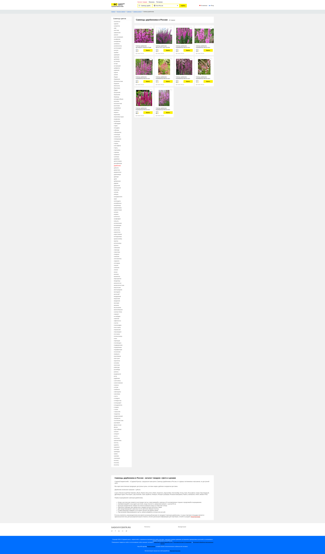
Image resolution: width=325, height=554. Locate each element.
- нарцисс (116, 314)
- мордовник (117, 296)
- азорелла (116, 26)
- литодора (116, 263)
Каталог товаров (121, 11)
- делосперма (117, 161)
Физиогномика (151, 546)
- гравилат (116, 154)
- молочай (116, 294)
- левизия (116, 256)
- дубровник (117, 181)
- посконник (116, 352)
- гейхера (116, 130)
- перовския (117, 329)
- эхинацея (116, 458)
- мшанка (116, 305)
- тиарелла (116, 414)
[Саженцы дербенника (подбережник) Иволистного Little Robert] (184, 66)
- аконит (115, 35)
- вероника (116, 114)
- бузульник (116, 92)
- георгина (116, 141)
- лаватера (116, 252)
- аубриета (116, 68)
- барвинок (116, 79)
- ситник (115, 387)
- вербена (116, 110)
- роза (115, 376)
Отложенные (203, 5)
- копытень (116, 230)
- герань (115, 143)
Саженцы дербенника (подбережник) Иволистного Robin (143, 77)
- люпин (115, 269)
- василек (116, 101)
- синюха (116, 385)
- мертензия (117, 287)
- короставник (117, 234)
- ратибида (116, 369)
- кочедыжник (117, 236)
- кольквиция (117, 225)
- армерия (116, 55)
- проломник (117, 356)
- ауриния (116, 70)
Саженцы (129, 11)
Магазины (152, 2)
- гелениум (116, 134)
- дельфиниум (117, 163)
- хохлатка (116, 438)
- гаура (115, 125)
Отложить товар (151, 27)
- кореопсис (117, 232)
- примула (116, 354)
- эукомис (116, 456)
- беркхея (116, 83)
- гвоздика (116, 128)
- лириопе (116, 261)
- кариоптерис (117, 210)
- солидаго (116, 398)
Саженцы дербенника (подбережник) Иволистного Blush (203, 77)
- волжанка (116, 121)
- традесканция (118, 416)
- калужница (117, 205)
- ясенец (115, 460)
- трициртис (116, 418)
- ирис (115, 199)
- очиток (115, 323)
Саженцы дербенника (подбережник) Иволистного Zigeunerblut (143, 108)
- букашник (116, 94)
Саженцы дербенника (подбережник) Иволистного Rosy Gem (203, 46)
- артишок (116, 59)
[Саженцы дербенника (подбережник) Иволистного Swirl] (164, 98)
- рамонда (116, 367)
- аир (114, 28)
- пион (115, 338)
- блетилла (116, 85)
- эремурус (116, 451)
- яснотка (116, 465)
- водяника (116, 119)
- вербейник (117, 108)
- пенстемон (117, 327)
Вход (212, 5)
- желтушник (117, 188)
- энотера (116, 449)
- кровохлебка (117, 239)
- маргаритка (117, 278)
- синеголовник (118, 383)
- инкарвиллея (117, 196)
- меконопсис (117, 283)
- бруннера (116, 88)
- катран (115, 212)
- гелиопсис (116, 136)
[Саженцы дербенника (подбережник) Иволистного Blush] (204, 66)
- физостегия (117, 425)
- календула (117, 201)
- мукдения (116, 301)
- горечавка (116, 150)
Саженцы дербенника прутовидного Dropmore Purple (143, 46)
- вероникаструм (118, 117)
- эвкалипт (116, 447)
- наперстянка (117, 312)
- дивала (116, 168)
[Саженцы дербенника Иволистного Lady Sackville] (164, 35)
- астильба (116, 61)
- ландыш (116, 254)
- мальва (116, 274)
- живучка (116, 190)
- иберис (115, 194)
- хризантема (117, 440)
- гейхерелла (117, 132)
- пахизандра (117, 325)
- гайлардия (117, 123)
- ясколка (116, 462)
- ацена (115, 72)
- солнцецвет (117, 403)
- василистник (117, 103)
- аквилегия (116, 32)
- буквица (116, 97)
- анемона (116, 43)
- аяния (115, 74)
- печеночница (117, 336)
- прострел (116, 358)
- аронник (116, 57)
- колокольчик (117, 223)
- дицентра (116, 170)
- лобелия (116, 267)
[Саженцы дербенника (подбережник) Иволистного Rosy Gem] (204, 35)
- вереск (115, 112)
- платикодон (117, 343)
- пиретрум (116, 340)
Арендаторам (182, 526)
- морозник (116, 298)
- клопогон (116, 216)
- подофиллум (117, 349)
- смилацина (117, 391)
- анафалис (116, 39)
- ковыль (116, 221)
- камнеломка (117, 207)
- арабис (115, 52)
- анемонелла (117, 46)
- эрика (115, 454)
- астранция (117, 66)
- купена (115, 245)
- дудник (115, 183)
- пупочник (116, 365)
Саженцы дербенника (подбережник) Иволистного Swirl (163, 108)
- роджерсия (117, 374)
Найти (183, 6)
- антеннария (117, 48)
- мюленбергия (118, 309)
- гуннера (116, 156)
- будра (115, 90)
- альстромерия (118, 37)
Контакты (147, 526)
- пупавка (116, 363)
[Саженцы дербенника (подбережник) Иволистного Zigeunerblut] (144, 98)
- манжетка (116, 276)
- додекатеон (117, 172)
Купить (148, 50)
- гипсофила (117, 145)
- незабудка (116, 316)
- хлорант (116, 434)
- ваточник (116, 105)
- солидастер (117, 400)
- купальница (117, 243)
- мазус (115, 272)
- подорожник (117, 347)
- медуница (116, 281)
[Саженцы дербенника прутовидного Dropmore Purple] (144, 35)
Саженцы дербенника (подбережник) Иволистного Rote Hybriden (183, 46)
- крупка (115, 241)
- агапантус (116, 21)
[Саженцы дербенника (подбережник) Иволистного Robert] (164, 66)
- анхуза (115, 50)
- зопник (115, 192)
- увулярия (116, 422)
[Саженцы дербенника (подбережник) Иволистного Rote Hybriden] (184, 35)
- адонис (115, 23)
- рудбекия (116, 378)
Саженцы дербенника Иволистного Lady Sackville (163, 46)
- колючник (116, 227)
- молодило (116, 292)
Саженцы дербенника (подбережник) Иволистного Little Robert (183, 77)
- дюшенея (116, 185)
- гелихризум (117, 139)
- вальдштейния (118, 99)
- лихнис (115, 265)
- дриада (116, 176)
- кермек (115, 214)
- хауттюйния (117, 429)
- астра (115, 63)
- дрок (115, 179)
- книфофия (117, 219)
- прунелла (116, 360)
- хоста (115, 436)
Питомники (159, 2)
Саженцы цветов (137, 11)
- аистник (116, 30)
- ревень (115, 372)
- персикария (117, 332)
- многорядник (117, 289)
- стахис (115, 409)
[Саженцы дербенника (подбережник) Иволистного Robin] (144, 66)
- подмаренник (117, 345)
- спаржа (116, 407)
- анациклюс (117, 41)
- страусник (116, 411)
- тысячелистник (118, 420)
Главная (113, 11)
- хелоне (115, 431)
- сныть (115, 396)
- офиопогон (117, 321)
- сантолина (117, 380)
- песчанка (116, 334)
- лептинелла (117, 258)
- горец (115, 148)
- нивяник (116, 318)
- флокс (115, 427)
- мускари (116, 303)
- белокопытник (118, 81)
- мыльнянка (117, 307)
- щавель (116, 445)
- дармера (116, 159)
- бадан (115, 77)
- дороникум (117, 174)
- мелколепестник (118, 285)
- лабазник (116, 247)
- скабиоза (116, 389)
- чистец (115, 442)
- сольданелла (117, 405)
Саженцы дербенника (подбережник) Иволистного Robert (163, 77)
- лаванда (116, 250)
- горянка (116, 152)
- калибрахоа (117, 203)
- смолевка (116, 394)
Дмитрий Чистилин (175, 550)
